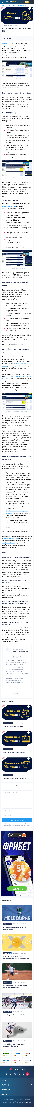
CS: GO (6, 376)
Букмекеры (12, 5)
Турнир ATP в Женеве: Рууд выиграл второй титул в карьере (15, 986)
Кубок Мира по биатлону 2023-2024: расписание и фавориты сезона (14, 1016)
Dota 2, (12, 376)
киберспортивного (9, 206)
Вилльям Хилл (22, 5)
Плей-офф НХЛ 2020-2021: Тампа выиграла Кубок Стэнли (14, 1045)
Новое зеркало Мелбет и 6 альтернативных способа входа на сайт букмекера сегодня (16, 957)
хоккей (23, 363)
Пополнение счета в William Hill (13, 726)
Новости (8, 924)
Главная (4, 5)
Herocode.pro (17, 1103)
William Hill (6, 43)
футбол (17, 363)
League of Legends (21, 376)
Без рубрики (7, 953)
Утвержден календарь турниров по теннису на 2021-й (14, 928)
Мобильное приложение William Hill (15, 778)
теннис (4, 366)
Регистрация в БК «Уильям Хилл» (14, 752)
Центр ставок (7, 1089)
